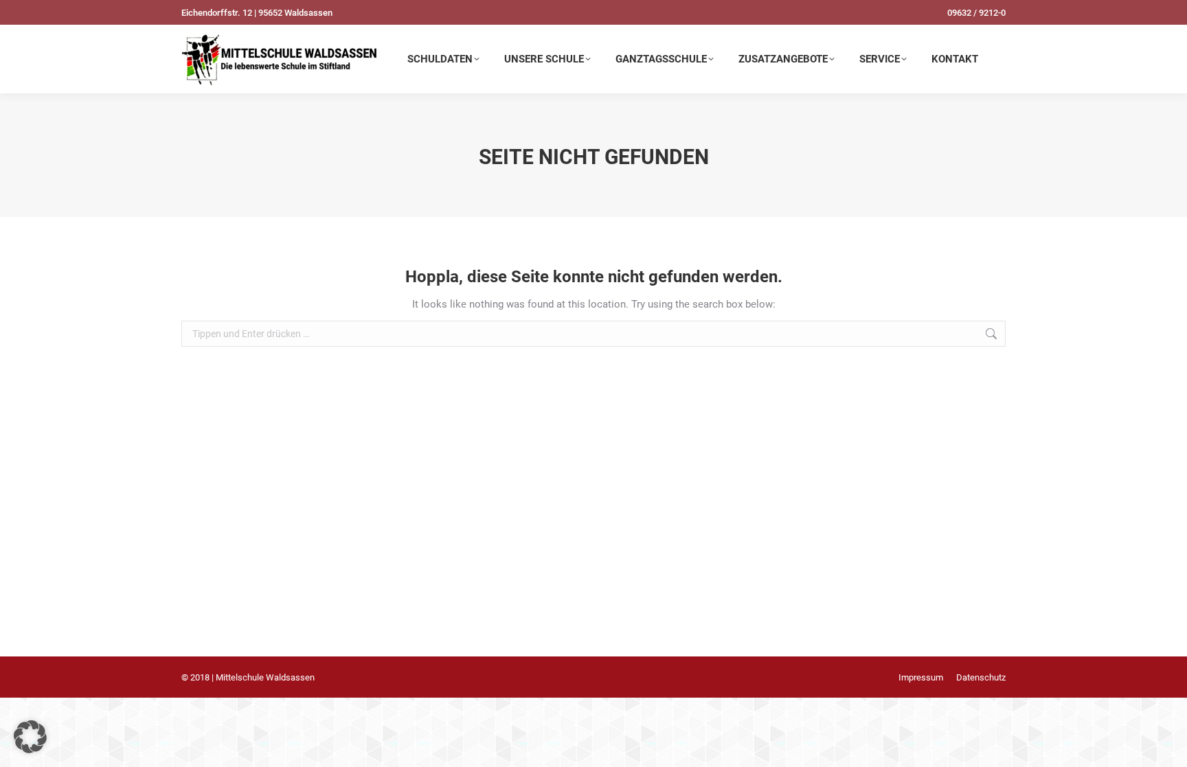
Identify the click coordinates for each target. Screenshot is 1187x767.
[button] (30, 737)
